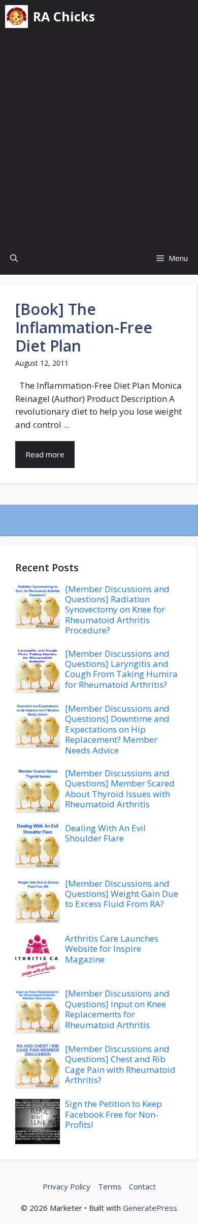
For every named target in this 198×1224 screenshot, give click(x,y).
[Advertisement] (99, 137)
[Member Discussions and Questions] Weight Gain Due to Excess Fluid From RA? (121, 894)
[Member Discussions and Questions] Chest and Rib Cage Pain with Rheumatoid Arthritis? (120, 1064)
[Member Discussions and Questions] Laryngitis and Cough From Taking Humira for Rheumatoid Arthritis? (121, 669)
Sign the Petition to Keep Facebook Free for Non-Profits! (113, 1114)
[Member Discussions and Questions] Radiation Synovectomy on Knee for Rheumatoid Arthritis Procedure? (117, 609)
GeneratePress (150, 1208)
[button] (14, 258)
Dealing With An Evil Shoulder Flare (105, 833)
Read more (44, 454)
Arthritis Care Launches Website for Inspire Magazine (111, 948)
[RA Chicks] (16, 16)
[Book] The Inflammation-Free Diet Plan (83, 327)
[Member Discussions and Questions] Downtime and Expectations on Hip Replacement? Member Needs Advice (117, 729)
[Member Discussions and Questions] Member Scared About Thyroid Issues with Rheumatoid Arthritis (120, 788)
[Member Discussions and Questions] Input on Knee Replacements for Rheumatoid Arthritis (117, 1008)
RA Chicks (64, 16)
